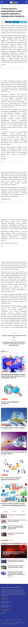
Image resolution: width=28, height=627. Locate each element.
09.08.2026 (3, 455)
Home (2, 6)
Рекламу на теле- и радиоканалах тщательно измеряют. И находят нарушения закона (15, 527)
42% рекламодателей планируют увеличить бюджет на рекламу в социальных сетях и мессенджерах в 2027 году (13, 376)
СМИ (2, 619)
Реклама (13, 619)
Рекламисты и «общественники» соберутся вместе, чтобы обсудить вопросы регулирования (13, 553)
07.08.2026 (3, 481)
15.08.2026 (3, 405)
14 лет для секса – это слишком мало (16, 514)
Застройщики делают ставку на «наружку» (13, 428)
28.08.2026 (3, 379)
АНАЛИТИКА (6, 6)
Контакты (19, 619)
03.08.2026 (3, 507)
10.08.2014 (3, 19)
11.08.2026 (3, 429)
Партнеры (7, 619)
